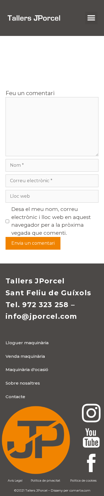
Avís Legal (15, 480)
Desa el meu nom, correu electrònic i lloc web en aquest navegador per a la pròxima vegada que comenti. (51, 221)
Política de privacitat (45, 480)
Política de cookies (83, 480)
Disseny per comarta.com (70, 490)
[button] (91, 18)
